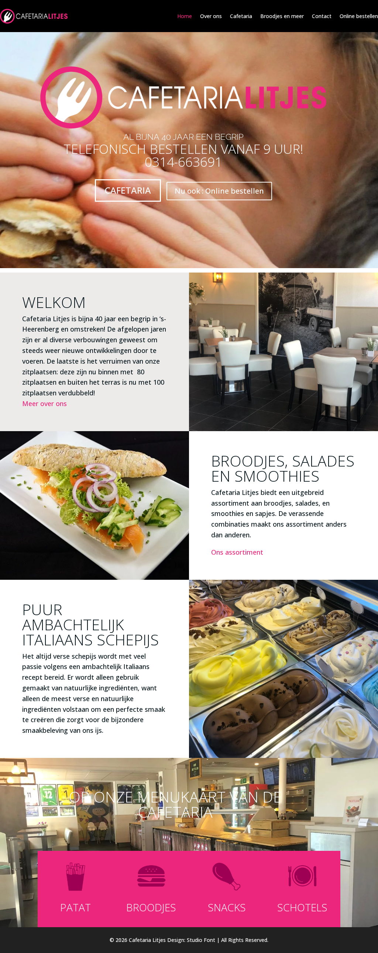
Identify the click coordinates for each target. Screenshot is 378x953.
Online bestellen (359, 16)
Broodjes (151, 907)
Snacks (227, 907)
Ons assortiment (237, 552)
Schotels (302, 907)
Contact (321, 16)
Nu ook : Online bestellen (219, 191)
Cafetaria (241, 16)
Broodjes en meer (282, 16)
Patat (75, 907)
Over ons (211, 16)
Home (184, 16)
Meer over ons (44, 403)
